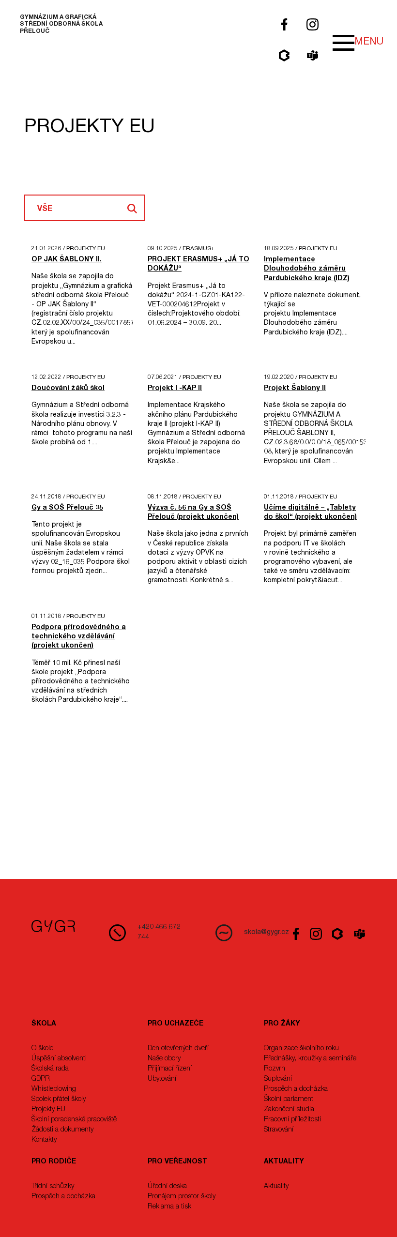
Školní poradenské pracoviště (74, 1119)
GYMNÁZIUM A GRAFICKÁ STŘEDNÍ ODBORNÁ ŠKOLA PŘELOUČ (61, 24)
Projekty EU (48, 1109)
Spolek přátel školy (58, 1099)
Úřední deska (167, 1186)
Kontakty (44, 1140)
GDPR (40, 1079)
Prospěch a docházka (296, 1089)
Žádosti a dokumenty (62, 1130)
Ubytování (162, 1079)
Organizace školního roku (301, 1048)
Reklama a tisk (169, 1207)
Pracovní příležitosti (292, 1119)
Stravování (278, 1130)
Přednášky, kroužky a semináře (310, 1059)
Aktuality (276, 1186)
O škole (42, 1048)
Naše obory (164, 1059)
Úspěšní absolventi (59, 1059)
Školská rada (50, 1069)
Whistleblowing (53, 1089)
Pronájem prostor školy (181, 1196)
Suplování (278, 1079)
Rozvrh (274, 1069)
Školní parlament (288, 1099)
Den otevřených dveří (178, 1048)
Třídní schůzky (52, 1186)
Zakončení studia (289, 1109)
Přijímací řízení (170, 1069)
